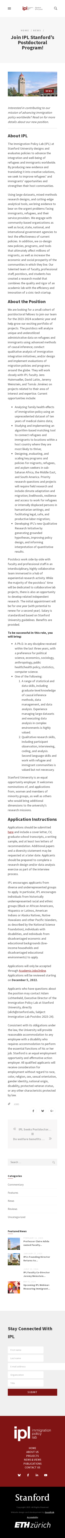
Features (13, 1192)
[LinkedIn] (37, 1475)
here (11, 832)
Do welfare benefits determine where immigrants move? (30, 1139)
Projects (32, 1456)
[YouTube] (46, 1475)
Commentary (16, 1184)
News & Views (32, 1459)
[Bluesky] (19, 1475)
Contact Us (32, 1467)
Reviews (12, 1209)
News (37, 30)
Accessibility (32, 1517)
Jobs (16, 1104)
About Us (32, 1452)
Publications (32, 1463)
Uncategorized (16, 1217)
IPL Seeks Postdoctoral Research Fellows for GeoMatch (35, 1129)
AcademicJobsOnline (32, 971)
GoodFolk (49, 1512)
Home (25, 30)
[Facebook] (28, 1475)
